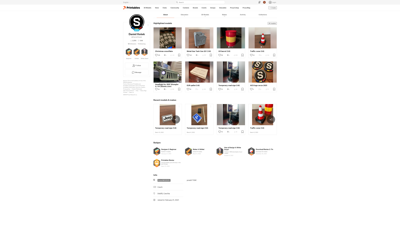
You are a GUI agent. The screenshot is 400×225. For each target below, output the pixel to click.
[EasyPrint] (259, 2)
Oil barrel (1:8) (224, 51)
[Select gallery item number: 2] (200, 81)
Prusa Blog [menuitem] (246, 8)
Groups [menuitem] (212, 8)
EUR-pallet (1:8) (193, 85)
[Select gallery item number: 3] (232, 81)
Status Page (143, 90)
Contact (125, 92)
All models (272, 23)
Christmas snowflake (164, 51)
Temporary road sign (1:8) (229, 85)
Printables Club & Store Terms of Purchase (134, 85)
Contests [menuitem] (186, 8)
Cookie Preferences (137, 89)
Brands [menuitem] (195, 8)
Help (137, 90)
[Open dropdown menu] (148, 24)
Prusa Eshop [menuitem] (234, 8)
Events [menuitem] (204, 8)
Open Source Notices (128, 90)
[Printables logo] (131, 8)
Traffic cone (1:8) (257, 51)
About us (131, 92)
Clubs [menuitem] (165, 8)
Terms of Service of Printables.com (132, 84)
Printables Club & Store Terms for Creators (134, 87)
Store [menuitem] (157, 8)
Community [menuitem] (175, 8)
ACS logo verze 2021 (258, 85)
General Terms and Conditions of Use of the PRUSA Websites (134, 81)
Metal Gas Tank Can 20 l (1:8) (199, 51)
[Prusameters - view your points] (264, 2)
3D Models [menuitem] (147, 8)
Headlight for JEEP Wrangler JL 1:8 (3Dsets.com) (167, 85)
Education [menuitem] (222, 8)
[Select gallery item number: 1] (198, 81)
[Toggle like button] (156, 55)
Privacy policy (126, 89)
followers (132, 44)
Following (142, 44)
